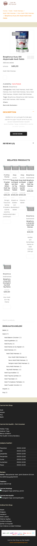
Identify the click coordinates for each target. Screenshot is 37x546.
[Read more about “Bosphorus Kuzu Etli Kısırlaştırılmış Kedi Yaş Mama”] (5, 307)
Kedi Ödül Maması (9, 13)
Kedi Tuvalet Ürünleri (12, 385)
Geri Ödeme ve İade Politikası (10, 526)
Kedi (10, 11)
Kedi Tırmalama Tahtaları (13, 382)
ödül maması (20, 99)
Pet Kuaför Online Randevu (10, 436)
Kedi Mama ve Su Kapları (13, 347)
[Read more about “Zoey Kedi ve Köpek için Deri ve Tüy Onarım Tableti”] (12, 214)
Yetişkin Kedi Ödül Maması (17, 363)
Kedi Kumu (8, 344)
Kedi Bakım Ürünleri (11, 337)
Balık (4, 330)
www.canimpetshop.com (19, 542)
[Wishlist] (5, 77)
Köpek (4, 389)
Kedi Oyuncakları (10, 373)
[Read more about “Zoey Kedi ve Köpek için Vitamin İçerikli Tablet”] (20, 207)
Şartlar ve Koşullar (6, 524)
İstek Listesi (4, 517)
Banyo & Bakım (5, 433)
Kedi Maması (18, 11)
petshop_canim (18, 491)
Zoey (14, 175)
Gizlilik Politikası (6, 521)
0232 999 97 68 (5, 484)
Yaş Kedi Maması (12, 369)
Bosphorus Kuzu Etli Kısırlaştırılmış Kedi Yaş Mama (7, 283)
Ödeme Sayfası (5, 519)
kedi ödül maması (9, 99)
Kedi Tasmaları (9, 379)
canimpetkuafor (18, 498)
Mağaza (3, 512)
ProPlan (7, 175)
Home (5, 11)
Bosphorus (12, 97)
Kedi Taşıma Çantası (11, 376)
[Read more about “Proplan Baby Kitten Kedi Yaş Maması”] (5, 221)
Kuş (3, 392)
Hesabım (3, 514)
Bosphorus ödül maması (25, 97)
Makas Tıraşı (4, 429)
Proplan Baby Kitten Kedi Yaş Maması (7, 186)
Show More (17, 134)
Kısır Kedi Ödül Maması (26, 13)
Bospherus (13, 87)
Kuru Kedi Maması (12, 366)
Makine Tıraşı (4, 431)
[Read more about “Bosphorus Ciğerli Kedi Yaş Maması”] (28, 198)
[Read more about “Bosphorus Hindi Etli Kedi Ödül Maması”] (28, 256)
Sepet (2, 510)
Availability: (7, 84)
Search (33, 320)
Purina (6, 177)
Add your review (8, 62)
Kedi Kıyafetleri (9, 341)
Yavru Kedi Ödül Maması (16, 360)
